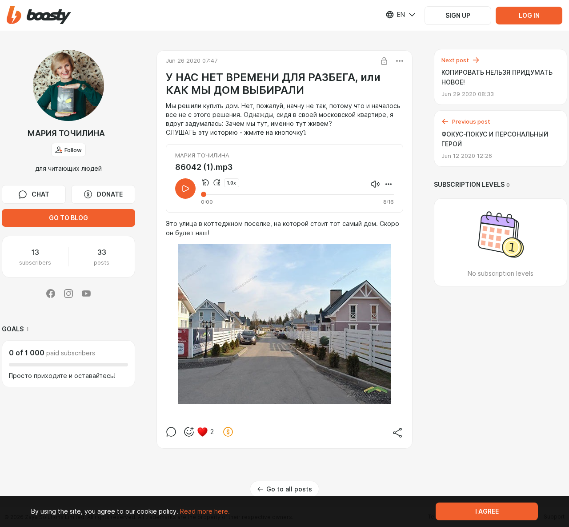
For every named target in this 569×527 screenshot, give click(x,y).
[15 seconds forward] (217, 183)
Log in (529, 15)
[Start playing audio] (185, 188)
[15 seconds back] (205, 183)
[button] (39, 15)
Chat (40, 194)
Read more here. (205, 511)
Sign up (457, 15)
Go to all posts (289, 489)
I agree (487, 511)
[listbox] (395, 14)
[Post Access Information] (384, 60)
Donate (110, 194)
